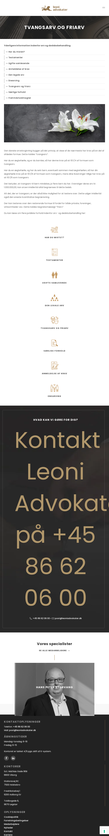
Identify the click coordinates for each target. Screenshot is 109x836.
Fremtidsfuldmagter (20, 98)
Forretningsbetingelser (16, 820)
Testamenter (16, 57)
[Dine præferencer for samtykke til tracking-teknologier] (104, 831)
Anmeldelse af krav (19, 69)
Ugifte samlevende (19, 63)
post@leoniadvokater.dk (68, 618)
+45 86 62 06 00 (41, 618)
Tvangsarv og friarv (20, 86)
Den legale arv (16, 74)
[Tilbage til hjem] (54, 8)
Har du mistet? (17, 51)
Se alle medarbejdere (53, 650)
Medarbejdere (11, 824)
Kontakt (8, 831)
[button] (103, 8)
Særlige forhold (17, 92)
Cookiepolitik (11, 816)
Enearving (14, 80)
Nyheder (8, 827)
